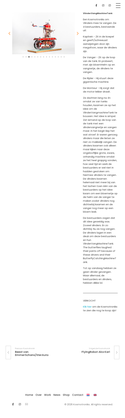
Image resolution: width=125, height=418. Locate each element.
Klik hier (87, 306)
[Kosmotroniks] (6, 1)
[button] (23, 56)
